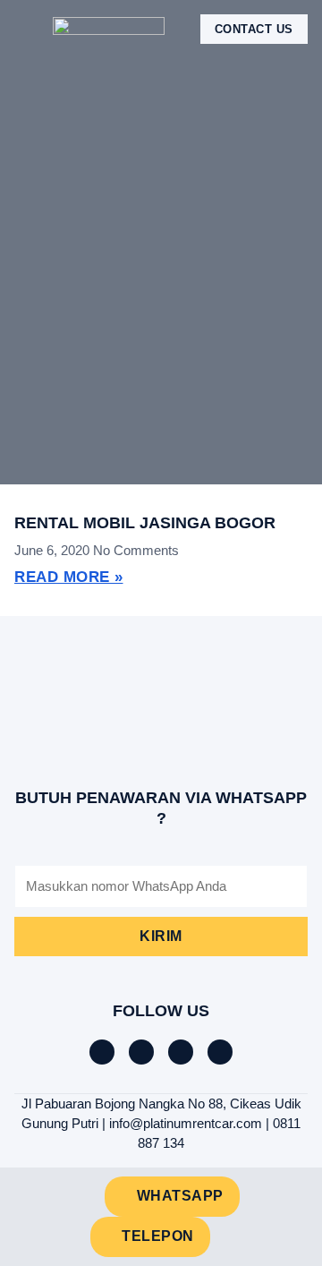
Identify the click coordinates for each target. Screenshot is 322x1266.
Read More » (68, 577)
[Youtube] (220, 1052)
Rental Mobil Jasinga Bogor (144, 523)
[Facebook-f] (101, 1052)
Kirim (161, 936)
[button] (26, 29)
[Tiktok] (141, 1052)
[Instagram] (180, 1052)
